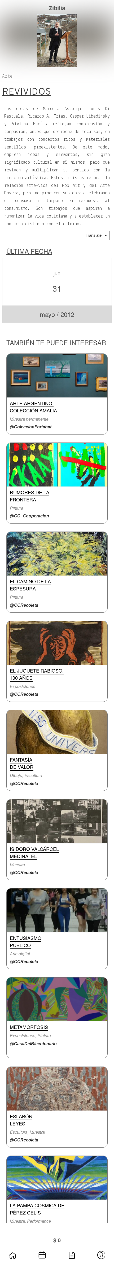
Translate (95, 235)
